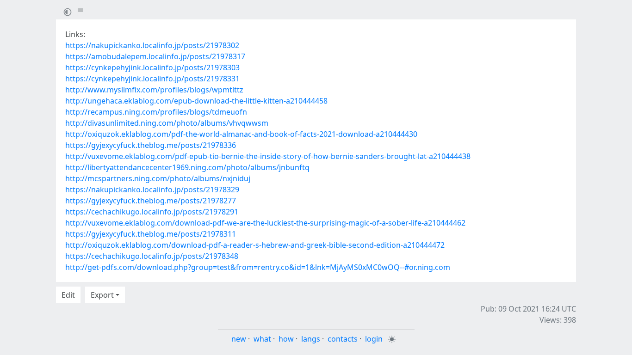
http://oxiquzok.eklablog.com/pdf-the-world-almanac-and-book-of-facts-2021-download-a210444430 (241, 134)
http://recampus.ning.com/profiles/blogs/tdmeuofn (156, 112)
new (238, 339)
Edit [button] (68, 295)
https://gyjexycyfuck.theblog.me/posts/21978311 (150, 234)
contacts (343, 339)
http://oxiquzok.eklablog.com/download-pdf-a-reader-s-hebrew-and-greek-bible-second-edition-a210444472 (255, 245)
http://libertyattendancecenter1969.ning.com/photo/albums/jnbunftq (187, 167)
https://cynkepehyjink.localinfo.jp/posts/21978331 (152, 78)
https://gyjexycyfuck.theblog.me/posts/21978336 (150, 145)
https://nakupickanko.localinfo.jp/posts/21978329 (152, 189)
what (262, 339)
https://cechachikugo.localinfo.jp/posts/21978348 (151, 256)
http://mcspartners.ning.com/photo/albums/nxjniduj (157, 178)
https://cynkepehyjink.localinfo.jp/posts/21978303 (152, 67)
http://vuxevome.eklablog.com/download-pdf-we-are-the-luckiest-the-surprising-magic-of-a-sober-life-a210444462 (265, 223)
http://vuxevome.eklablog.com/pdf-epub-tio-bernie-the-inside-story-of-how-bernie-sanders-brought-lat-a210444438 (268, 156)
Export (102, 295)
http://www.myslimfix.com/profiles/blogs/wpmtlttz (154, 90)
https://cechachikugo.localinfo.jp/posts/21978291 (151, 212)
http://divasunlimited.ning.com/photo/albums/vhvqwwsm (166, 123)
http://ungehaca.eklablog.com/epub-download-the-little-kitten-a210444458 (196, 101)
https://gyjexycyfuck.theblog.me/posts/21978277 (150, 201)
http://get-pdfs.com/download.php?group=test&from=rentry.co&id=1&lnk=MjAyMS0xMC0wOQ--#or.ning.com (257, 267)
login (374, 339)
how (286, 339)
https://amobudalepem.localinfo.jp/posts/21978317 (155, 56)
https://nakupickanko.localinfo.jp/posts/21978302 (152, 45)
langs (310, 339)
